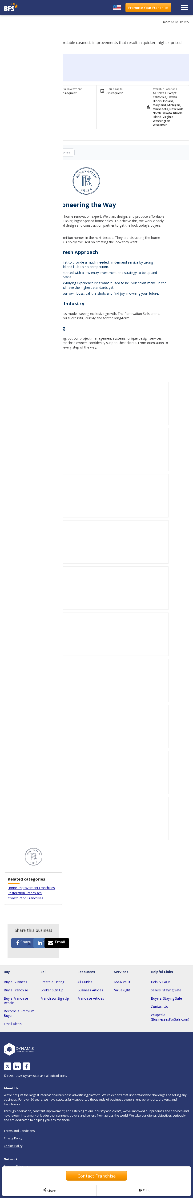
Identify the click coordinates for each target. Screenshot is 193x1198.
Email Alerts (13, 1024)
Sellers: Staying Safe (166, 990)
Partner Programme (18, 1183)
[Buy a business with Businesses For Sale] (26, 7)
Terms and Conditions (19, 1131)
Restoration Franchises (25, 893)
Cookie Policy (13, 1146)
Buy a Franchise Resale (16, 1000)
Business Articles (90, 990)
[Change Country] (117, 7)
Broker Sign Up (51, 990)
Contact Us (159, 1006)
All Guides (84, 982)
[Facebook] (26, 1066)
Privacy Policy (13, 1138)
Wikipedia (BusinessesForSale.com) (170, 1017)
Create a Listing (52, 982)
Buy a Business (15, 982)
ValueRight (122, 990)
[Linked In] (17, 1066)
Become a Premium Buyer (19, 1013)
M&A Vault (122, 982)
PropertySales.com (17, 1166)
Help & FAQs (160, 982)
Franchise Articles (90, 998)
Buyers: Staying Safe (166, 998)
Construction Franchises (25, 898)
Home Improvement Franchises (31, 887)
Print (143, 1190)
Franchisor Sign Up (54, 998)
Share (49, 1190)
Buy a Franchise (16, 990)
